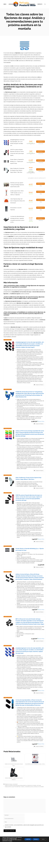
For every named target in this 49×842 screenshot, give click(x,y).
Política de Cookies (13, 838)
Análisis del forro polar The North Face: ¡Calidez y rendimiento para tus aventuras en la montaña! (24, 786)
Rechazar (36, 839)
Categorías (11, 4)
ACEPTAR (28, 839)
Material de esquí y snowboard (11, 784)
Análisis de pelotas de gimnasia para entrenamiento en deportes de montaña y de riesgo (23, 785)
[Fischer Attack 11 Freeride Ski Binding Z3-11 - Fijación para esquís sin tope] (9, 550)
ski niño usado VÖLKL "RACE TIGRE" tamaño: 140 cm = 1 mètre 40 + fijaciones (17, 192)
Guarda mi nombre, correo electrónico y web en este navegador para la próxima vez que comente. (24, 825)
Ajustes (43, 839)
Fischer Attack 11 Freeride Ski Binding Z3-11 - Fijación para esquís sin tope (17, 161)
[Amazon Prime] (40, 421)
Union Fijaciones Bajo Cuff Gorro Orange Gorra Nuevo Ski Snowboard (17, 200)
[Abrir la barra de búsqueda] (45, 4)
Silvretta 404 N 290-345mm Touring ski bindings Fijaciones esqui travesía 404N (17, 184)
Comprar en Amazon (39, 384)
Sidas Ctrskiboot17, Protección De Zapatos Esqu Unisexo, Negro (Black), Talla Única (17, 170)
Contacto (39, 4)
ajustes (11, 840)
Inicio (5, 4)
